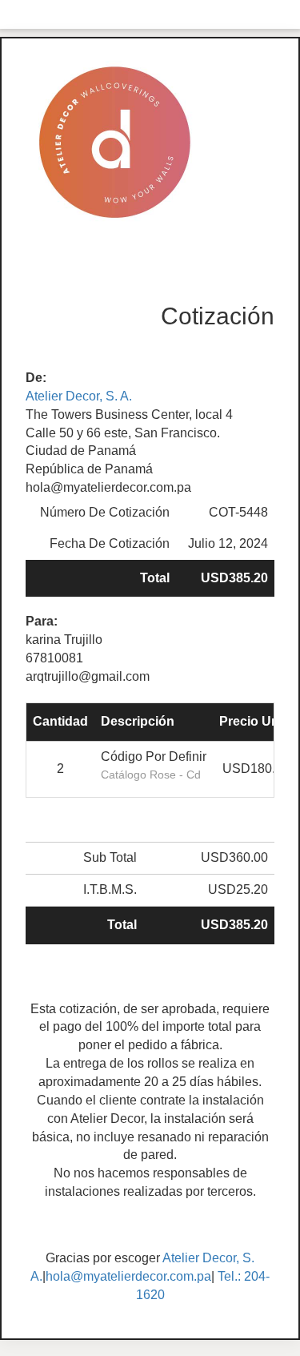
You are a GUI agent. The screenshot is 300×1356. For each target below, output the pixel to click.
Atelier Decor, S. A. (79, 396)
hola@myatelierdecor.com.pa (128, 1276)
